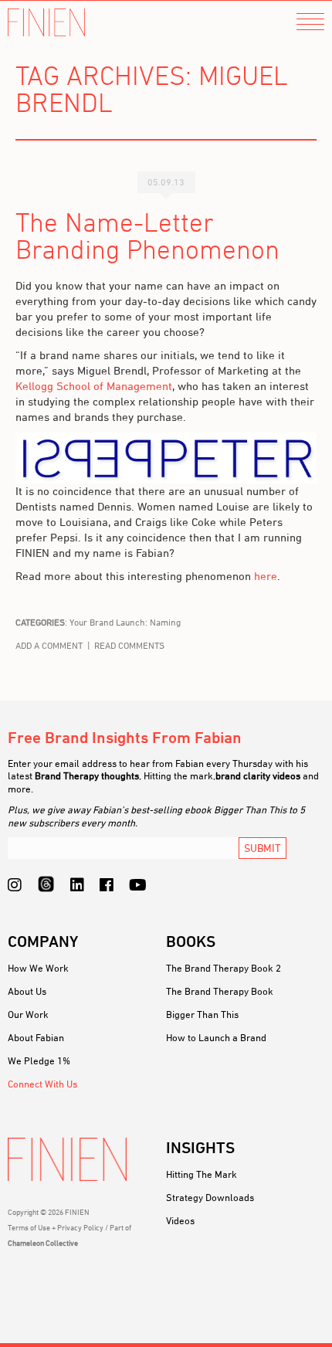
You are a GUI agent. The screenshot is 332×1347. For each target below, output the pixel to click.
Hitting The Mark (201, 1174)
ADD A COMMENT (49, 645)
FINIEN (46, 22)
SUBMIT (262, 847)
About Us (27, 991)
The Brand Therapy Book (219, 991)
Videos (180, 1220)
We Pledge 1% (39, 1060)
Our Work (28, 1014)
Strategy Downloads (210, 1197)
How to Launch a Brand (216, 1037)
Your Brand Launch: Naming (125, 622)
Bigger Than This (202, 1014)
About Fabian (36, 1037)
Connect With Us (42, 1083)
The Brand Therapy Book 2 (223, 968)
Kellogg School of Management (93, 385)
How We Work (38, 968)
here (265, 575)
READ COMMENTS (129, 645)
